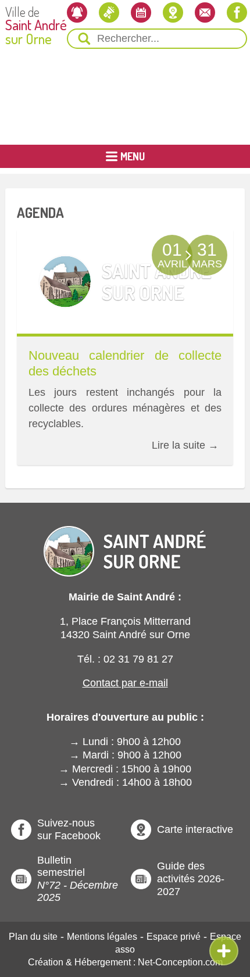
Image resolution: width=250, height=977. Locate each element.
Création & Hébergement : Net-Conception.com (125, 962)
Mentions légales (102, 937)
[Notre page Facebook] (237, 12)
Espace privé (174, 937)
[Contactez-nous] (205, 12)
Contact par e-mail (125, 683)
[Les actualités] (109, 12)
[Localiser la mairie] (173, 12)
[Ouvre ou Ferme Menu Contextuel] (223, 950)
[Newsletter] (77, 12)
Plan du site (33, 937)
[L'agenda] (141, 12)
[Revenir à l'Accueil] (125, 541)
